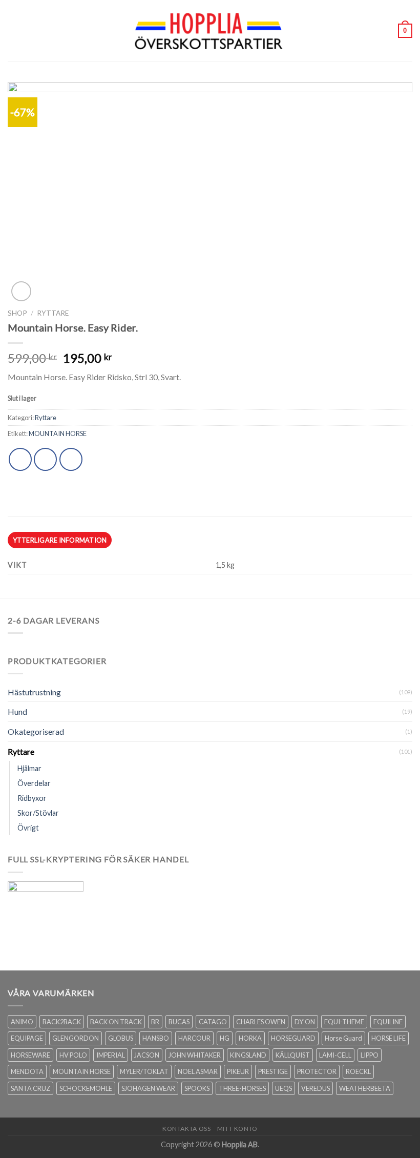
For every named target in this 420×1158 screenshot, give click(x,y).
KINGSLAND (248, 1055)
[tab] (60, 540)
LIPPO (370, 1055)
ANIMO (22, 1022)
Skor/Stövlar (38, 813)
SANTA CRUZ (30, 1088)
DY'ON (305, 1022)
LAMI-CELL (335, 1055)
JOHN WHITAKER (195, 1055)
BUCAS (179, 1022)
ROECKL (358, 1071)
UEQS (283, 1088)
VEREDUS (315, 1088)
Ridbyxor (32, 798)
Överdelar (34, 783)
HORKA (250, 1038)
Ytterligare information (60, 540)
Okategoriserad (36, 731)
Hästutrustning (34, 692)
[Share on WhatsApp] (20, 459)
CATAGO (213, 1022)
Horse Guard (343, 1038)
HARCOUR (194, 1038)
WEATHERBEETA (364, 1088)
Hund (17, 711)
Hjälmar (29, 768)
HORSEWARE (30, 1055)
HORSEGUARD (293, 1038)
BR (155, 1022)
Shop (17, 313)
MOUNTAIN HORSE (58, 433)
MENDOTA (27, 1071)
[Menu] (14, 30)
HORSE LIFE (388, 1038)
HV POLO (73, 1055)
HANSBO (155, 1038)
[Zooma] (21, 291)
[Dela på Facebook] (45, 459)
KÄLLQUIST (293, 1055)
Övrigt (28, 827)
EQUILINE (388, 1022)
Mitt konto (237, 1128)
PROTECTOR (317, 1071)
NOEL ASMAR (198, 1071)
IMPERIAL (110, 1055)
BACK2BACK (62, 1022)
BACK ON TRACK (116, 1022)
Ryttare (53, 313)
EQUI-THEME (344, 1022)
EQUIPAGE (27, 1038)
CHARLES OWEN (260, 1022)
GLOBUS (120, 1038)
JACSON (146, 1055)
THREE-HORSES (242, 1088)
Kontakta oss (186, 1128)
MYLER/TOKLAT (144, 1071)
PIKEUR (238, 1071)
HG (224, 1038)
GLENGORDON (75, 1038)
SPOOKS (196, 1088)
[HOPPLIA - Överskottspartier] (210, 30)
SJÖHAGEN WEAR (148, 1088)
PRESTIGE (273, 1071)
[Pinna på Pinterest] (70, 459)
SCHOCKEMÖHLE (85, 1088)
